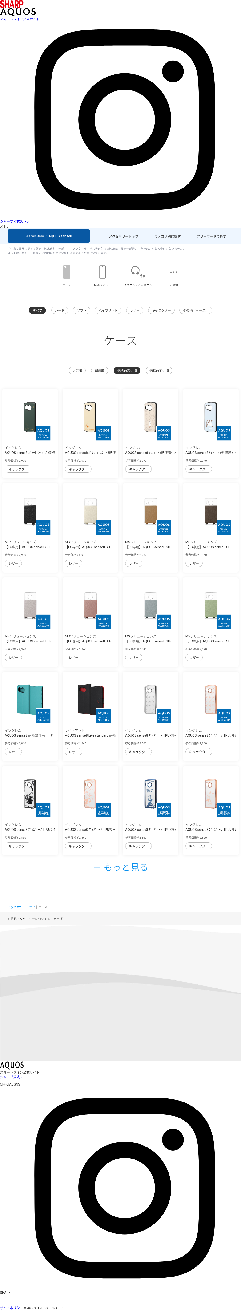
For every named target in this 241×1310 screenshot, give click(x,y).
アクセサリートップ (123, 236)
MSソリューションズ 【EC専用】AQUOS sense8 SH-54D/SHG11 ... (28, 547)
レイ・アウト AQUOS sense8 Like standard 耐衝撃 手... (90, 735)
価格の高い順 (127, 371)
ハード (60, 310)
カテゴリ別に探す (167, 236)
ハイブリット (108, 310)
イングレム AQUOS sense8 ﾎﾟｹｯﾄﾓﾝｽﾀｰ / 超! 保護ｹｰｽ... (30, 453)
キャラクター (161, 310)
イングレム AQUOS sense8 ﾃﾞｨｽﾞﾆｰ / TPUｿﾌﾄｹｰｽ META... (150, 735)
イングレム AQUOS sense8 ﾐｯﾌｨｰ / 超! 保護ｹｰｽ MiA (150, 453)
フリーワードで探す (211, 236)
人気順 (77, 371)
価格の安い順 (159, 371)
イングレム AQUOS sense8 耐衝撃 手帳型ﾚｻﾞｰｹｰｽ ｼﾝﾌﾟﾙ (30, 735)
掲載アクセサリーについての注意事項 (37, 919)
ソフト (81, 310)
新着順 (99, 371)
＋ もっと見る (120, 866)
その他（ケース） (196, 310)
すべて (37, 310)
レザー (135, 310)
